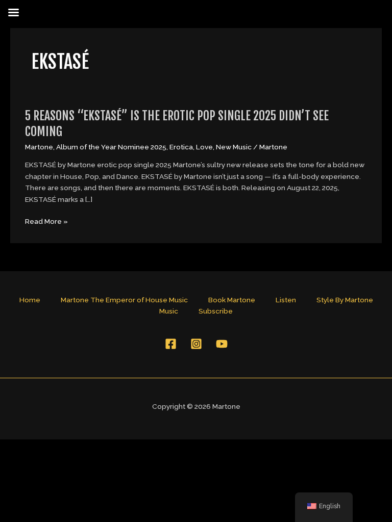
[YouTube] (222, 344)
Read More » (46, 221)
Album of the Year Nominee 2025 (111, 147)
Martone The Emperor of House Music (124, 300)
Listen (286, 300)
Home (29, 300)
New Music (234, 147)
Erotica (181, 147)
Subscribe (216, 311)
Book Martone (231, 300)
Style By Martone (344, 300)
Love (204, 147)
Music (168, 311)
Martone (39, 147)
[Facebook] (171, 344)
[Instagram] (196, 344)
